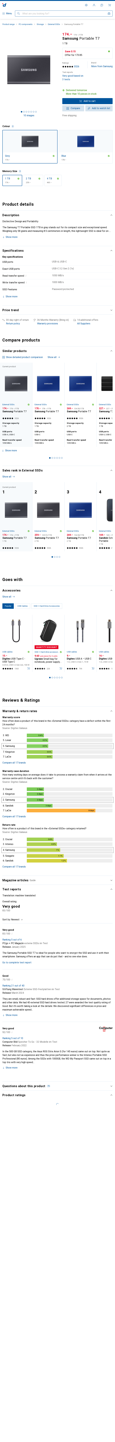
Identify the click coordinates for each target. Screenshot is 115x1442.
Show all (52, 357)
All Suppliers (83, 323)
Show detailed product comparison (24, 357)
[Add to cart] (28, 668)
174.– (67, 34)
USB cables (7, 652)
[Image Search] (109, 14)
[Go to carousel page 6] (62, 458)
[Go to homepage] (4, 5)
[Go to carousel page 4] (57, 458)
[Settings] (86, 5)
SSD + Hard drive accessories (47, 652)
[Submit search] (18, 13)
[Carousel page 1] (50, 458)
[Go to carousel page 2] (52, 458)
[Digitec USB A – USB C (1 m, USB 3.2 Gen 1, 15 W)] (80, 643)
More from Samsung (102, 65)
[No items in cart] (109, 5)
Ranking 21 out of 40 (13, 985)
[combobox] (16, 920)
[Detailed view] (57, 747)
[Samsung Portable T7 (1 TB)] (48, 392)
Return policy (13, 323)
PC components (25, 24)
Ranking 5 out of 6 (12, 939)
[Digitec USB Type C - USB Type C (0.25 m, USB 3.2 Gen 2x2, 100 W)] (16, 643)
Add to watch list (101, 108)
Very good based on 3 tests (72, 76)
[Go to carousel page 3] (54, 458)
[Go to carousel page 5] (59, 458)
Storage (40, 24)
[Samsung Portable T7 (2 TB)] (80, 392)
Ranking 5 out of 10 (12, 1038)
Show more (12, 237)
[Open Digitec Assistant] (101, 5)
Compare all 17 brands (14, 762)
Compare (75, 108)
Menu (9, 13)
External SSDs (54, 24)
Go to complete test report (16, 962)
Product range (8, 24)
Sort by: (6, 919)
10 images (28, 115)
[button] (87, 92)
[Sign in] (94, 5)
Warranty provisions (47, 323)
